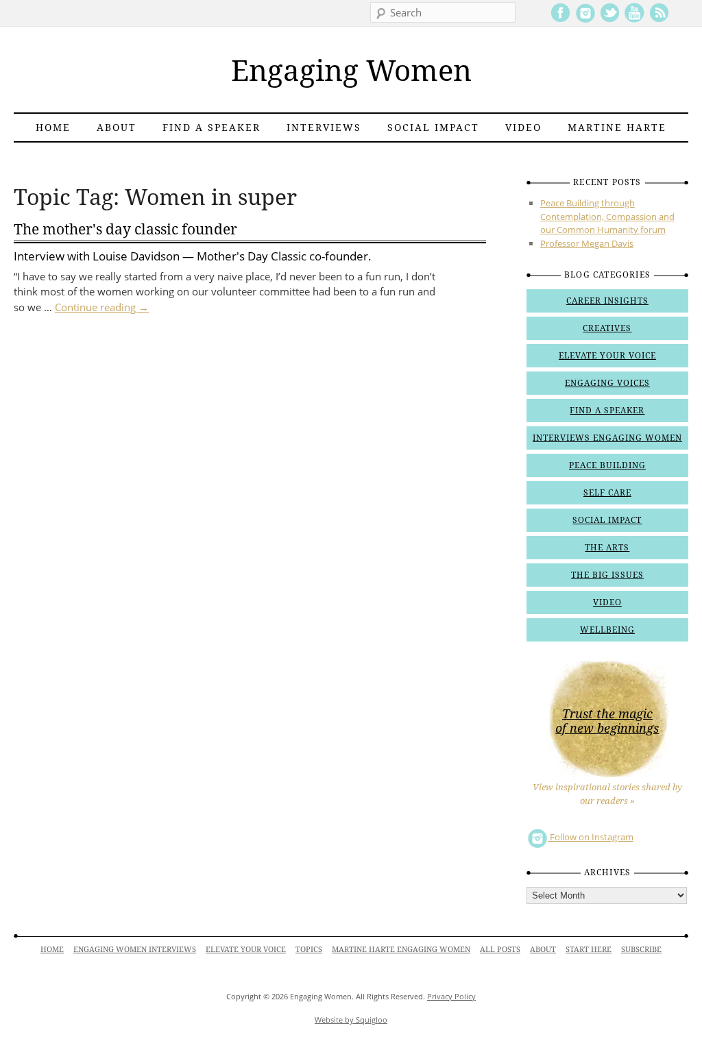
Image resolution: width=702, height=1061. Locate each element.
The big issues (607, 575)
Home (53, 127)
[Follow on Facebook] (560, 20)
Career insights (607, 301)
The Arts (607, 547)
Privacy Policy (451, 996)
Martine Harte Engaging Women (401, 949)
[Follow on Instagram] (585, 20)
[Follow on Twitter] (609, 20)
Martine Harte (617, 127)
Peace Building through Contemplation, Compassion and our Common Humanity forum (607, 216)
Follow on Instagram (590, 837)
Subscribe (641, 949)
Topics (308, 949)
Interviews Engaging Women (607, 438)
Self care (607, 493)
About (116, 127)
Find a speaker (211, 127)
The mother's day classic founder (125, 229)
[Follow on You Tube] (634, 20)
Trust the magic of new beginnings (607, 721)
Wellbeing (607, 630)
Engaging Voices (607, 383)
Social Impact (433, 127)
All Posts (500, 949)
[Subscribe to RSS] (659, 20)
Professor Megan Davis (586, 243)
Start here (589, 949)
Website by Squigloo (351, 1019)
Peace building (607, 465)
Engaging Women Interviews (134, 949)
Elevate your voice (607, 356)
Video (523, 127)
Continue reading (102, 307)
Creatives (607, 328)
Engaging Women (351, 71)
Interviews (324, 127)
